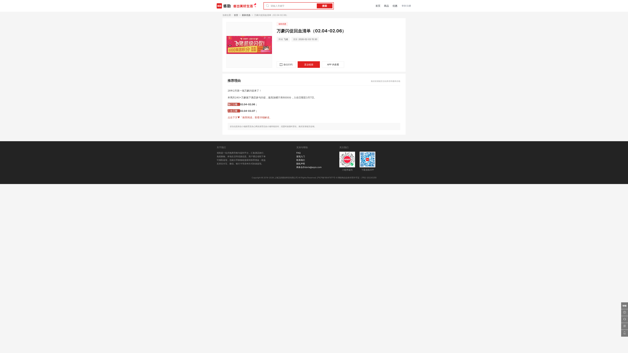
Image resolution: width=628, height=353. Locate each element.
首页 (377, 5)
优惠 (394, 5)
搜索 (324, 5)
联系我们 (300, 160)
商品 (386, 5)
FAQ (298, 152)
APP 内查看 (333, 64)
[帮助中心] (624, 312)
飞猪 (283, 39)
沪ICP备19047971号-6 (327, 177)
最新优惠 (246, 15)
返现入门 (300, 156)
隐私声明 (300, 163)
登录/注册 (406, 5)
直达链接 (308, 64)
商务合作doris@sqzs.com (309, 167)
